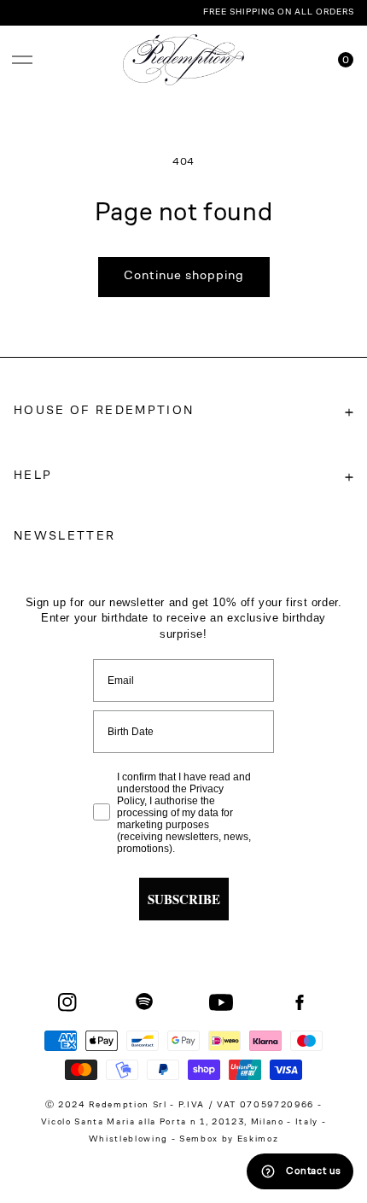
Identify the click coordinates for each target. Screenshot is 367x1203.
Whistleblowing (130, 1140)
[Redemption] (184, 59)
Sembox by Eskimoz (228, 1140)
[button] (22, 60)
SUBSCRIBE (184, 899)
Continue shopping (184, 276)
